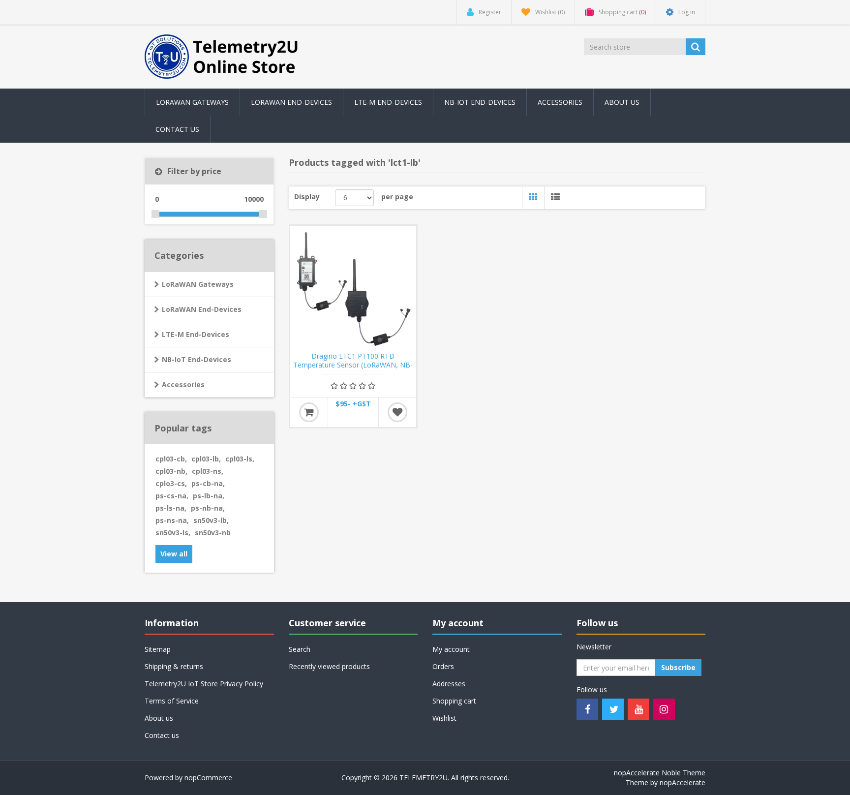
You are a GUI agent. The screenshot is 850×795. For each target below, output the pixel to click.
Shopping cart (454, 700)
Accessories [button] (560, 102)
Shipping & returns (174, 666)
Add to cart (309, 412)
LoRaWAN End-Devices (291, 102)
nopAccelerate (682, 782)
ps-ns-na (172, 520)
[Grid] (533, 197)
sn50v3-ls (172, 532)
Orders (443, 666)
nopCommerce (208, 777)
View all (173, 553)
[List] (555, 197)
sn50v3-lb (211, 520)
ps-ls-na (170, 508)
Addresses (448, 683)
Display (307, 196)
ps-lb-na (208, 495)
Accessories (183, 384)
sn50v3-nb (213, 532)
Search (299, 649)
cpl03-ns (207, 471)
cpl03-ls (239, 458)
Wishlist (444, 718)
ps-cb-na (208, 483)
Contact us (177, 129)
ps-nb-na (208, 508)
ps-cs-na (171, 495)
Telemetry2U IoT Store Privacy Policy (204, 683)
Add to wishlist (397, 412)
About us (622, 102)
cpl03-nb (171, 471)
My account (451, 649)
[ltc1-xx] (353, 289)
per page (397, 196)
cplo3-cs (171, 483)
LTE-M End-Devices (388, 102)
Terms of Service (172, 700)
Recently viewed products (329, 666)
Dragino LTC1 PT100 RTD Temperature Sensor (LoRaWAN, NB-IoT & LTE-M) (353, 365)
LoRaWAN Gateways (192, 102)
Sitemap (158, 649)
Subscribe (678, 667)
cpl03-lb (206, 458)
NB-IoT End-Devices (480, 102)
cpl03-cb (171, 458)
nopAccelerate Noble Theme (659, 772)
